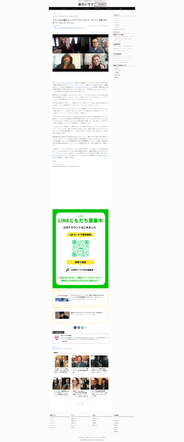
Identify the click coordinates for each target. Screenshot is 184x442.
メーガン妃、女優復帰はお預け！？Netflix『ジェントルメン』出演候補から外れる (61, 392)
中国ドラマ (73, 420)
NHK (125, 46)
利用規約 (87, 437)
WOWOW (116, 48)
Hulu (128, 36)
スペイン (121, 60)
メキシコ (120, 62)
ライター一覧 (117, 70)
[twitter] (75, 327)
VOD (121, 8)
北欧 (124, 62)
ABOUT (116, 68)
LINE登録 (116, 431)
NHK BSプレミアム (130, 46)
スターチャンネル (130, 48)
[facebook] (78, 327)
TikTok (115, 427)
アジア (73, 415)
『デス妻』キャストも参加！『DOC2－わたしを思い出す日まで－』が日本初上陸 (61, 370)
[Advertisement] (80, 188)
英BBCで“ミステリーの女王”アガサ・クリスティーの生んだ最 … (83, 314)
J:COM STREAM (117, 38)
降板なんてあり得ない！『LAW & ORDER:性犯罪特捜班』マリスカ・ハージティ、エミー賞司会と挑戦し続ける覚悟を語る (80, 394)
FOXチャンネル (120, 46)
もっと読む (81, 403)
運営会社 (116, 77)
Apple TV (120, 36)
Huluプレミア (133, 36)
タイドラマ (73, 425)
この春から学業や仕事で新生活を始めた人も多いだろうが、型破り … (84, 299)
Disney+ (124, 36)
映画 (94, 420)
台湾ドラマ (73, 423)
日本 (127, 62)
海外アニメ (95, 425)
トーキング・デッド (73, 16)
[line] (82, 327)
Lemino (122, 38)
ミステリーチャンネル (125, 50)
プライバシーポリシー (95, 437)
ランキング (117, 24)
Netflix (126, 38)
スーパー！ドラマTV (118, 50)
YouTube (116, 425)
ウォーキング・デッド (63, 16)
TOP (116, 18)
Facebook (116, 420)
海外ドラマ (95, 418)
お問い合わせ (117, 75)
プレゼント (109, 8)
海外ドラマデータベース (120, 29)
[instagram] (65, 341)
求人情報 (116, 72)
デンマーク (126, 60)
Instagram (116, 423)
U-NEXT (130, 38)
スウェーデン (116, 60)
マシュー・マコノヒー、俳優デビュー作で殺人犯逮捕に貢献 (80, 370)
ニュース (63, 8)
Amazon (116, 36)
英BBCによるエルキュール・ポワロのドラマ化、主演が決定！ (87, 312)
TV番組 (94, 423)
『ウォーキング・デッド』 (67, 82)
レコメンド (74, 8)
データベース (98, 8)
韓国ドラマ (73, 418)
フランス (116, 62)
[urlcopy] (85, 327)
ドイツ (131, 60)
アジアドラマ (86, 8)
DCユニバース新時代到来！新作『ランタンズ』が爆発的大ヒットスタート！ (99, 370)
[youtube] (66, 341)
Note (115, 429)
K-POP (72, 427)
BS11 (115, 46)
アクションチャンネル (122, 48)
